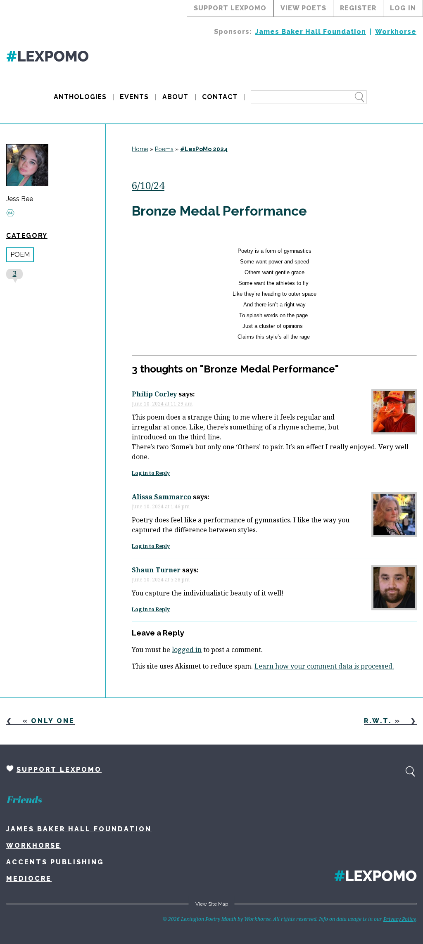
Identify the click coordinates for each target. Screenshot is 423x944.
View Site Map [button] (211, 904)
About (175, 97)
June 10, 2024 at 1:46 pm (161, 506)
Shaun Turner (156, 569)
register (358, 8)
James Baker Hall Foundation (310, 32)
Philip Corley (154, 393)
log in (403, 8)
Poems (164, 149)
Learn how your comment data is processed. (324, 666)
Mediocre (29, 878)
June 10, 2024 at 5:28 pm (161, 579)
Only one (53, 721)
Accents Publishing (55, 862)
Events (134, 97)
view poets (303, 8)
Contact (220, 97)
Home (140, 149)
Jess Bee (19, 199)
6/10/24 (148, 185)
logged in (187, 649)
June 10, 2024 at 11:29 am (162, 403)
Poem (20, 255)
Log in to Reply (151, 473)
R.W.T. (378, 721)
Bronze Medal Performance (219, 210)
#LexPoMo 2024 (204, 149)
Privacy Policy (399, 919)
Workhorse (395, 32)
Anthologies (80, 97)
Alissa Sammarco (161, 496)
